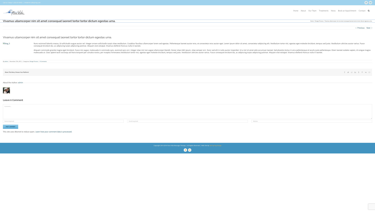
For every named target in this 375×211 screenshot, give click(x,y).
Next (368, 28)
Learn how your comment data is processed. (53, 132)
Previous (361, 28)
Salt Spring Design (215, 145)
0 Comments (43, 61)
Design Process (34, 61)
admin (6, 61)
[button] (369, 11)
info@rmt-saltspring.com (32, 3)
